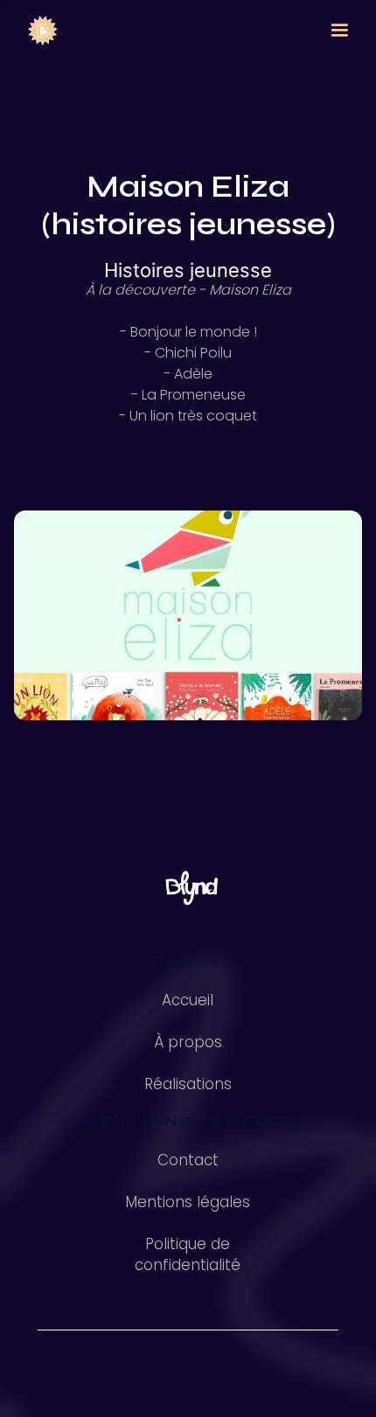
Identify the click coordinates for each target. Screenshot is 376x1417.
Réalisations (188, 1083)
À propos (188, 1041)
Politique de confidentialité (187, 1254)
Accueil (187, 1000)
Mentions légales (187, 1201)
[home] (38, 31)
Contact (188, 1160)
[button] (339, 30)
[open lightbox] (188, 615)
